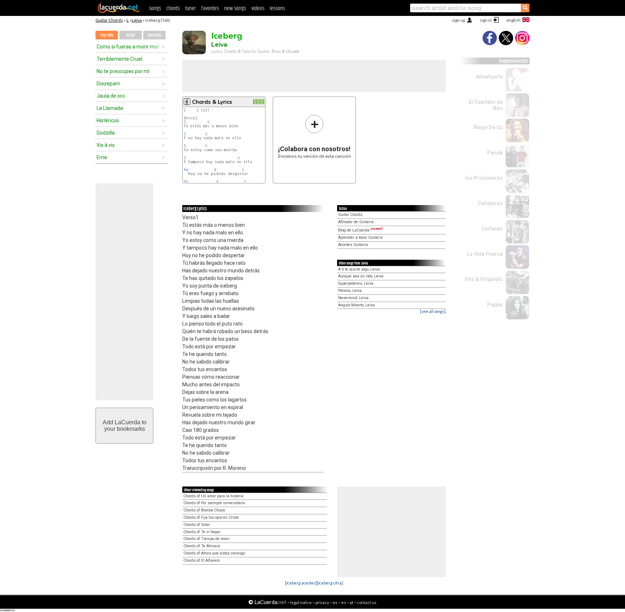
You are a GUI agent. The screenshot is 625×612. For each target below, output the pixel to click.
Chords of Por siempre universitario (214, 503)
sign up (458, 20)
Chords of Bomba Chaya (204, 510)
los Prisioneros (484, 178)
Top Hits (106, 35)
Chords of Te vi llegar (202, 532)
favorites (210, 8)
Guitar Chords (109, 20)
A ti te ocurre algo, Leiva (359, 269)
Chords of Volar (196, 524)
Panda (495, 153)
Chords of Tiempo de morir (206, 538)
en (343, 602)
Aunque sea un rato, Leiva (360, 276)
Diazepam (108, 83)
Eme (102, 157)
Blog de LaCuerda (360, 230)
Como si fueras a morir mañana (129, 47)
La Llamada (110, 108)
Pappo (495, 304)
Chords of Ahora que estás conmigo (214, 553)
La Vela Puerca (485, 254)
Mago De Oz (488, 127)
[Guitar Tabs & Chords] (118, 11)
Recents (154, 35)
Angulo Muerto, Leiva (356, 305)
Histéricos (108, 120)
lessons (277, 8)
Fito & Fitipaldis (484, 279)
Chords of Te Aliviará (201, 546)
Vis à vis (106, 145)
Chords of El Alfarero (201, 560)
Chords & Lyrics (212, 102)
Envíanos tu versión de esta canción (314, 136)
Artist (130, 35)
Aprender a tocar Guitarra (360, 237)
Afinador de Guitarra (356, 222)
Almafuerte (489, 77)
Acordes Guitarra (353, 244)
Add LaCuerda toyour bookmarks (124, 425)
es (335, 602)
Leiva (137, 20)
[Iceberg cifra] (330, 583)
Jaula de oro (111, 96)
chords (173, 8)
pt (351, 602)
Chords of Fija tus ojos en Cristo (211, 517)
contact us (367, 602)
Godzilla (106, 133)
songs (155, 8)
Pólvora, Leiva (350, 290)
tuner (190, 8)
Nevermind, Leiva (353, 298)
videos (257, 8)
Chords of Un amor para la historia (213, 496)
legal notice (301, 602)
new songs (235, 8)
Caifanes (492, 228)
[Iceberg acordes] (301, 583)
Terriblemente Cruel (119, 59)
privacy (322, 602)
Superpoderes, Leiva (355, 283)
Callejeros (490, 203)
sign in (486, 20)
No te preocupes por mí (123, 71)
